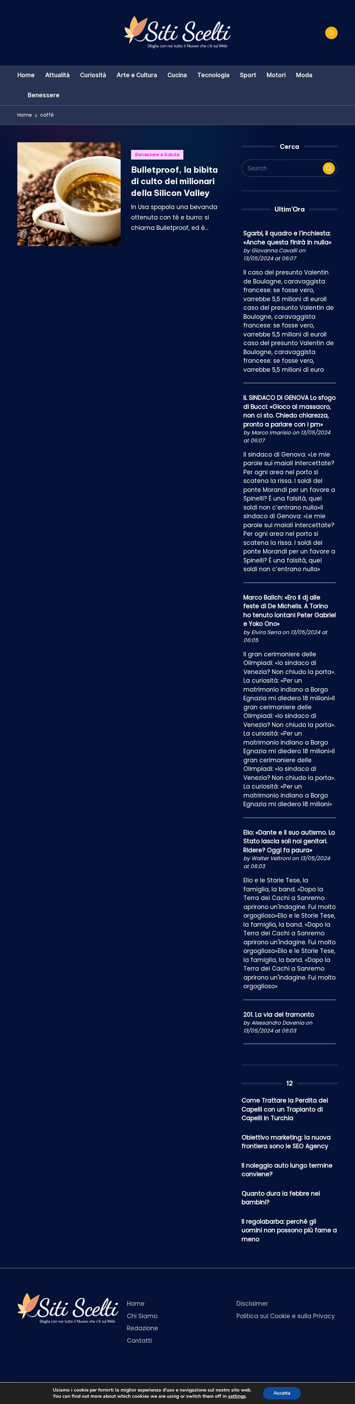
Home (136, 1303)
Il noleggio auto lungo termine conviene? (287, 1170)
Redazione (142, 1328)
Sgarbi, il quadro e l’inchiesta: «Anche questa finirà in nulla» (287, 237)
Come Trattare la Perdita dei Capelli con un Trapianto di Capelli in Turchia (285, 1109)
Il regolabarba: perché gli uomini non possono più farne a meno (289, 1230)
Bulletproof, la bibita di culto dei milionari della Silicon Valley (174, 181)
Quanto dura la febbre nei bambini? (281, 1198)
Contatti (139, 1340)
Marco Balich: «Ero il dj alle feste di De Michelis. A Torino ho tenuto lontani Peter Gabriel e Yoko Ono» (289, 610)
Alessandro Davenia (277, 1022)
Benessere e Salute (157, 155)
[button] (329, 168)
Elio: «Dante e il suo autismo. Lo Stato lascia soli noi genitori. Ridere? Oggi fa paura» (289, 841)
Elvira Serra (266, 632)
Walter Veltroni (271, 858)
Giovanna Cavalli (274, 250)
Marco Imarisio (271, 432)
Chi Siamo (142, 1316)
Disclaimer (252, 1303)
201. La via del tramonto (278, 1014)
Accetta (282, 1393)
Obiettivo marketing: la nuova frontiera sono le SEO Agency (286, 1142)
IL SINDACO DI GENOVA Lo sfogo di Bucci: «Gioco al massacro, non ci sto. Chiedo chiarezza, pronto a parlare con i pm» (289, 411)
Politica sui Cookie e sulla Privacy (285, 1316)
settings (237, 1396)
